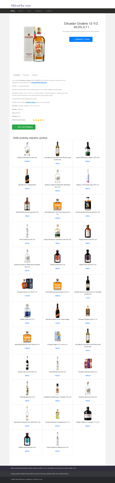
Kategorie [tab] (35, 75)
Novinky (20, 11)
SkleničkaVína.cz (20, 479)
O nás (40, 479)
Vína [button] (28, 11)
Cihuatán (77, 31)
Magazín (29, 479)
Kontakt (35, 479)
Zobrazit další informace (39, 82)
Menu (13, 11)
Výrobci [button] (49, 11)
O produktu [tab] (16, 75)
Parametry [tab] (26, 75)
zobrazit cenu (82, 39)
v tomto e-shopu (30, 102)
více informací (25, 127)
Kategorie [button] (38, 11)
